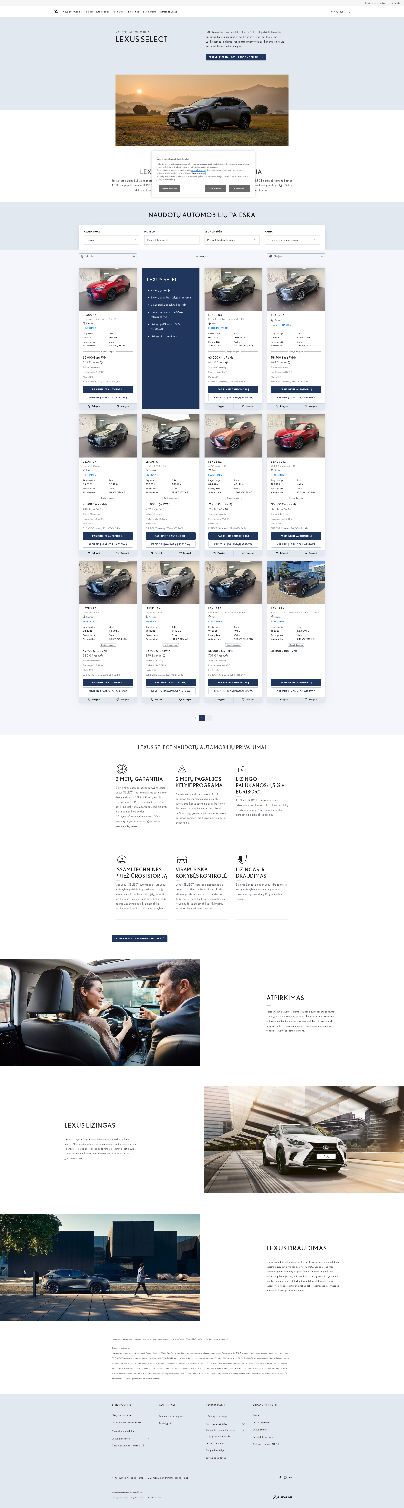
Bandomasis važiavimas (375, 3)
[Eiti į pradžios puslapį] (56, 11)
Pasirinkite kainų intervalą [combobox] (282, 239)
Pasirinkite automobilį (108, 389)
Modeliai (150, 231)
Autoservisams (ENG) (267, 1444)
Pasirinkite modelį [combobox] (157, 239)
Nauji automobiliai (122, 1415)
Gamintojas (92, 231)
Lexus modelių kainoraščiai (126, 1422)
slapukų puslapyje (198, 173)
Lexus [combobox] (90, 239)
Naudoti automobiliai (123, 1430)
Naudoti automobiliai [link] (97, 11)
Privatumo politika (155, 1497)
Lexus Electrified (121, 1438)
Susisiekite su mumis (264, 1436)
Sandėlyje (166, 1423)
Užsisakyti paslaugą (216, 1416)
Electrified (133, 11)
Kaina (269, 231)
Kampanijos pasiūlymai (171, 1416)
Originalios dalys (215, 1450)
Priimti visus (239, 188)
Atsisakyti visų (215, 188)
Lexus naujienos (261, 1422)
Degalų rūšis (214, 231)
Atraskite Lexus (168, 11)
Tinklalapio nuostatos (120, 1497)
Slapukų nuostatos (138, 1497)
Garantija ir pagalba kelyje (220, 1430)
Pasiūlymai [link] (118, 11)
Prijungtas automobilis (218, 1436)
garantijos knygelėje (126, 826)
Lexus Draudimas (215, 1443)
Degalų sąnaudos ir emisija (128, 1445)
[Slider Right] (134, 289)
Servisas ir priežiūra (217, 1423)
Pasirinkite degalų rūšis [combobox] (221, 239)
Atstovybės (396, 3)
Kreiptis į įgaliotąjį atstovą (108, 397)
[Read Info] (101, 362)
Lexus (256, 1415)
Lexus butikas (260, 1429)
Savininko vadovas (216, 1457)
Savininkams (149, 11)
